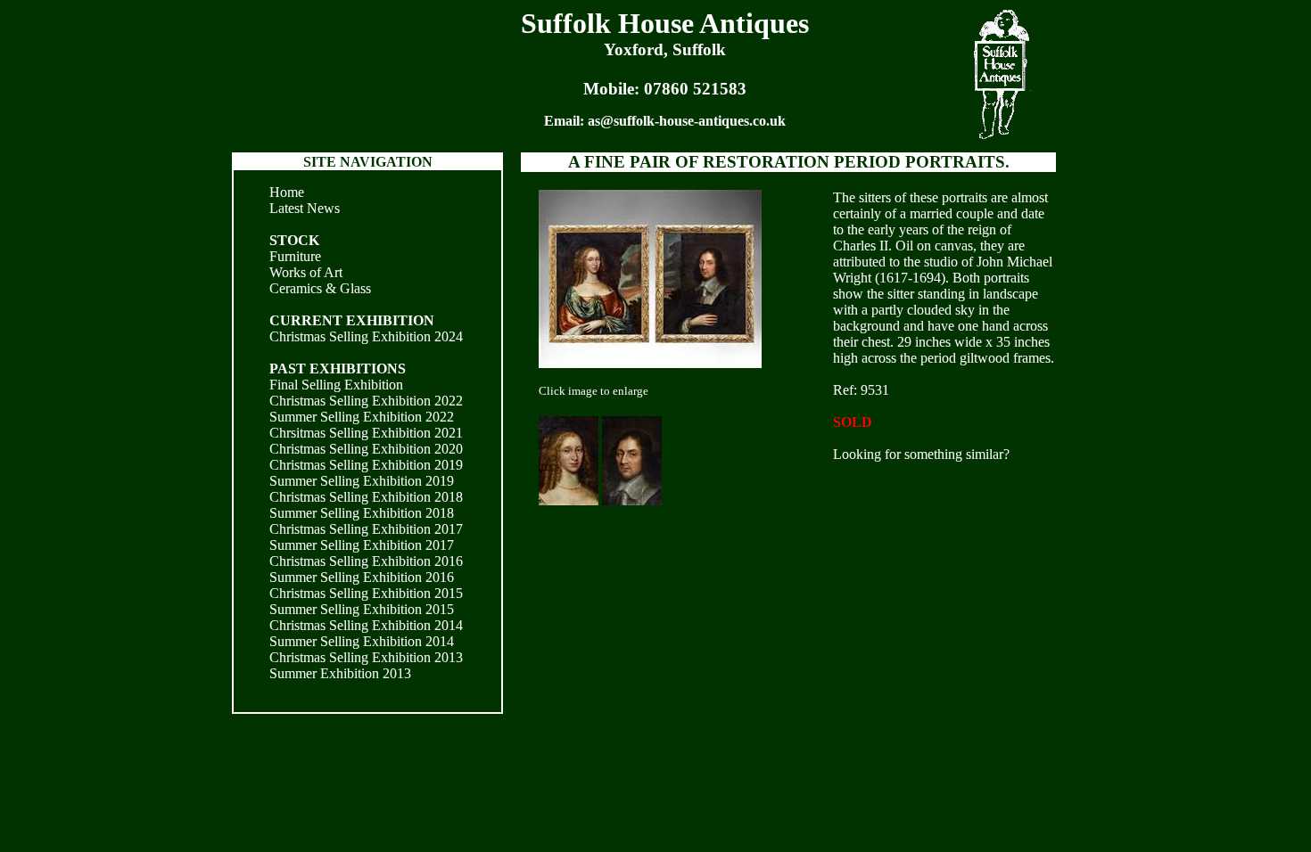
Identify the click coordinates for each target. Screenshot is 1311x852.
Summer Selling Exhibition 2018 (361, 512)
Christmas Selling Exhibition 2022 (366, 400)
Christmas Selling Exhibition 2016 (366, 561)
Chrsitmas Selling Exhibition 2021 (366, 432)
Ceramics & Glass (320, 288)
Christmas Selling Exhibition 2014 (366, 625)
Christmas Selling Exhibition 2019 (366, 464)
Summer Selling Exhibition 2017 (361, 545)
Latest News (304, 208)
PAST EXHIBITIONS (337, 368)
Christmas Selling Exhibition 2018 (366, 496)
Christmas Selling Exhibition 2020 (366, 448)
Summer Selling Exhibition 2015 (361, 609)
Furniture (295, 256)
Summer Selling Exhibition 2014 (361, 641)
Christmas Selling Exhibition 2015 (366, 593)
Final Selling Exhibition (336, 384)
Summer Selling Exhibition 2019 (361, 480)
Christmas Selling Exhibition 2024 (366, 336)
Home (286, 192)
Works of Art (305, 272)
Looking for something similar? (921, 454)
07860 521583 (695, 88)
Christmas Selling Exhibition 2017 (366, 529)
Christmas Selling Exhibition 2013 (366, 657)
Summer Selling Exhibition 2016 (361, 577)
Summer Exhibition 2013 (340, 673)
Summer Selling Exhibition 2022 (361, 416)
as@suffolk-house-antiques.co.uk (687, 120)
